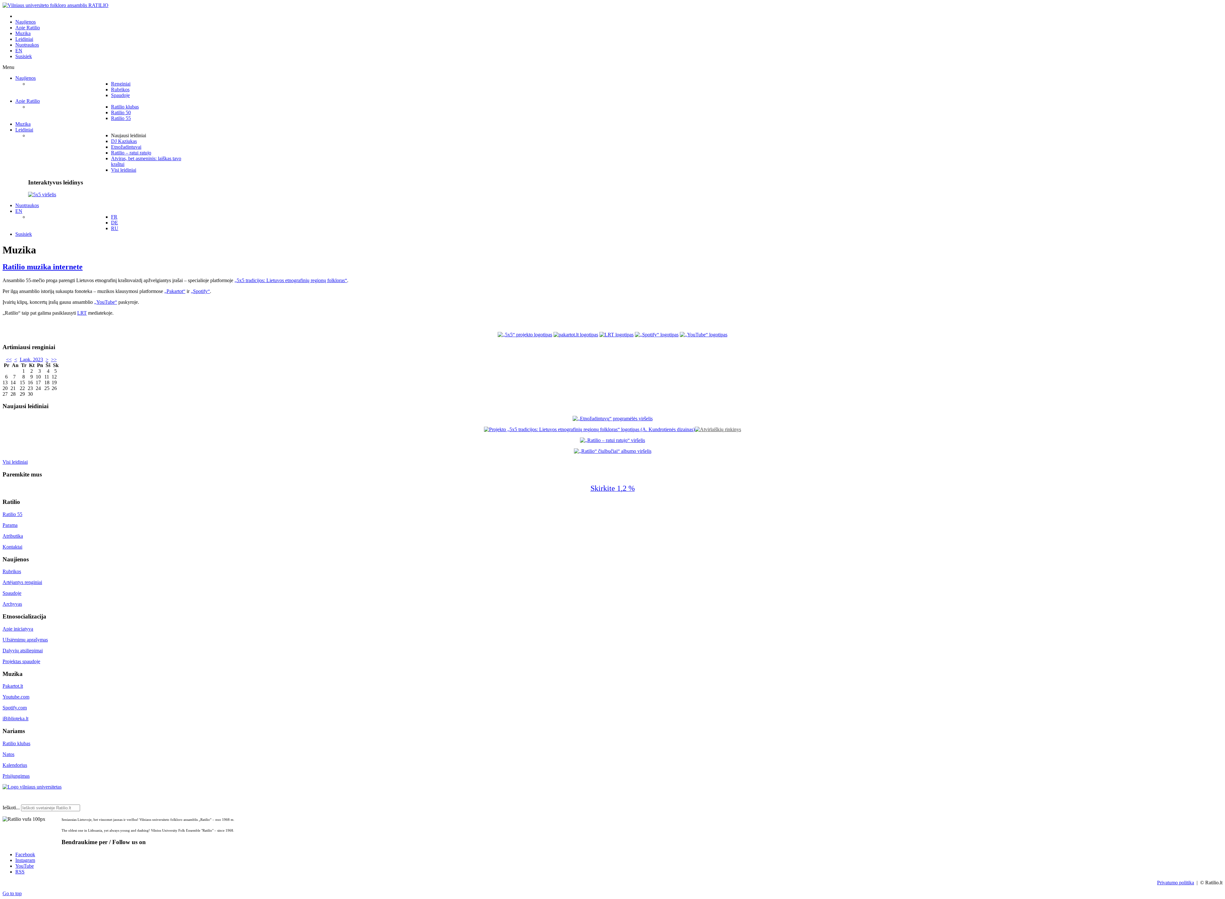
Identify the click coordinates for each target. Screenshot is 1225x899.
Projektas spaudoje (21, 661)
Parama (10, 525)
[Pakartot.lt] (575, 334)
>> (54, 359)
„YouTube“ (105, 302)
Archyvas (12, 604)
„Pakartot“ (174, 291)
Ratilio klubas (16, 743)
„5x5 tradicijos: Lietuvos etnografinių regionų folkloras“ (290, 280)
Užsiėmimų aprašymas (25, 639)
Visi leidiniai (15, 462)
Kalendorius (15, 765)
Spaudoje (12, 593)
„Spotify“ (200, 291)
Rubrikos (12, 571)
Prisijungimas (16, 776)
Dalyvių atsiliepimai (23, 650)
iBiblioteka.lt (15, 718)
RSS (20, 871)
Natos (8, 754)
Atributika (13, 536)
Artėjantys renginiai (22, 582)
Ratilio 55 (12, 514)
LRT (82, 313)
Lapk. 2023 (31, 359)
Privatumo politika (1175, 882)
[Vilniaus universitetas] (32, 787)
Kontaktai (12, 547)
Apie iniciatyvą (18, 629)
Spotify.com (15, 707)
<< (9, 359)
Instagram (25, 860)
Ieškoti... (11, 807)
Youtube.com (16, 697)
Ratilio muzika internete (43, 267)
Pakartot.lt (13, 686)
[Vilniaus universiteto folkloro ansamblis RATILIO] (55, 5)
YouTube (24, 866)
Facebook (25, 854)
